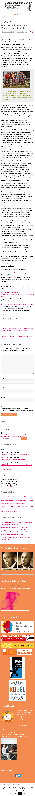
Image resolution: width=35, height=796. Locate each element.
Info (23, 793)
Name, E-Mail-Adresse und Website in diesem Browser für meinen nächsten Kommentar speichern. (17, 409)
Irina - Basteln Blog (7, 522)
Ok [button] (20, 793)
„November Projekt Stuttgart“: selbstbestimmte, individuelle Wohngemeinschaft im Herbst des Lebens (17, 330)
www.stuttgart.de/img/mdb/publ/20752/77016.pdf (17, 304)
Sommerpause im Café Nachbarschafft (13, 503)
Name (3, 378)
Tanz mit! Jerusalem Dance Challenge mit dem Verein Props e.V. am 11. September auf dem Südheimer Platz (14, 532)
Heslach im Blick (6, 436)
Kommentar (5, 354)
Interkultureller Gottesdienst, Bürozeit (13, 459)
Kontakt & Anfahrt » (7, 486)
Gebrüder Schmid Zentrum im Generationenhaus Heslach (16, 434)
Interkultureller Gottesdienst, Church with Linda (15, 454)
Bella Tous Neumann (7, 537)
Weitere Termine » (6, 469)
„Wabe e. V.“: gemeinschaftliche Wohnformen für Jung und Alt (17, 337)
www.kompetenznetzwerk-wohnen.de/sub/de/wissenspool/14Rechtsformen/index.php (17, 294)
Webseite (4, 397)
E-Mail (3, 388)
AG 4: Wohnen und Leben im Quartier (14, 433)
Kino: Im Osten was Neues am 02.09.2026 (14, 497)
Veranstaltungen (23, 436)
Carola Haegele (22, 32)
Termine (14, 436)
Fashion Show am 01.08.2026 (10, 511)
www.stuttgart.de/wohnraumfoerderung (13, 273)
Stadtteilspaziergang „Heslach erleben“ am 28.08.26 (17, 500)
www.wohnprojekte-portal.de (10, 284)
